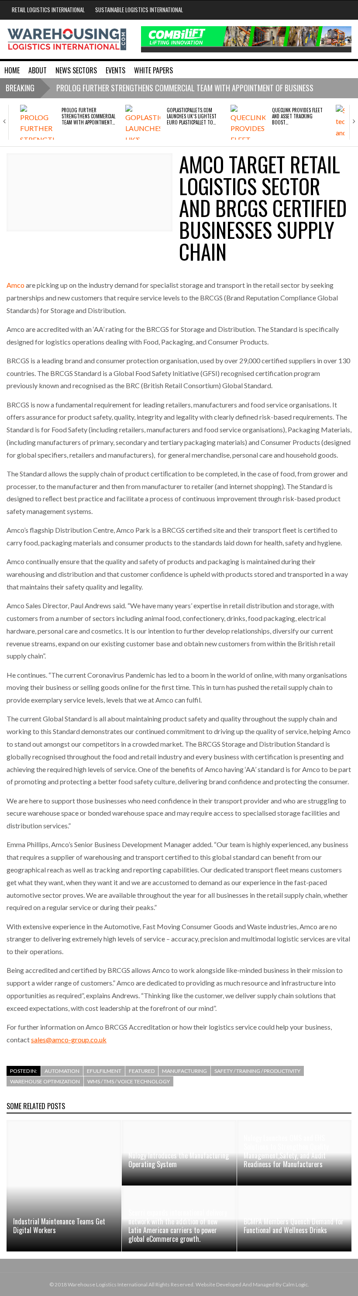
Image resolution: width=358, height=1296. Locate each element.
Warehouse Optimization (45, 1081)
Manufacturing (184, 1071)
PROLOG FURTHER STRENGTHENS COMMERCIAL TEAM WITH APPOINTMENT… (88, 116)
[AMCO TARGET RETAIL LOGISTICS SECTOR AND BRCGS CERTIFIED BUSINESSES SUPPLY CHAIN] (89, 192)
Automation (62, 1071)
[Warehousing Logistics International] (67, 38)
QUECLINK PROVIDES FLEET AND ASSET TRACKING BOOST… (297, 116)
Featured (142, 1071)
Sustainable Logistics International (139, 9)
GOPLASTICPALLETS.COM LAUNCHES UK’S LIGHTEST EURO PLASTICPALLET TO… (192, 116)
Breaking (20, 87)
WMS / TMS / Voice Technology (128, 1081)
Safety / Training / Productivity (257, 1071)
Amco (15, 285)
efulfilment (104, 1071)
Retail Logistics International (48, 9)
